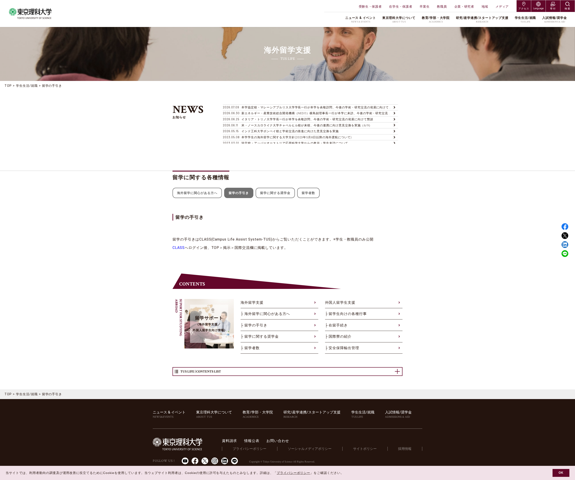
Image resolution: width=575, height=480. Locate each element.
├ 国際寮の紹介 (338, 336)
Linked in (565, 244)
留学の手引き (52, 85)
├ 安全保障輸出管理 (342, 348)
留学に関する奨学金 (275, 193)
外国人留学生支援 (340, 302)
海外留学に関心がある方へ (197, 193)
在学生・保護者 (400, 6)
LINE (565, 253)
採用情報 (404, 449)
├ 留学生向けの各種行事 (346, 314)
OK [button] (561, 472)
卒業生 (424, 6)
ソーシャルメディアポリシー (310, 449)
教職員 (442, 6)
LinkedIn (224, 461)
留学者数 (308, 193)
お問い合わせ (277, 441)
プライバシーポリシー (249, 449)
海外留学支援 (252, 302)
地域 (485, 6)
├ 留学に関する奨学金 (260, 336)
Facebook (565, 226)
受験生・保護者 (370, 6)
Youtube (185, 461)
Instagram (214, 461)
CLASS (178, 248)
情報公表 (251, 441)
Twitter (565, 235)
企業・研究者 (464, 6)
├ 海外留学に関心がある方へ (265, 314)
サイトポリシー (365, 449)
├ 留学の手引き (254, 325)
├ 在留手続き (336, 325)
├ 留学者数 (250, 348)
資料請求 (229, 441)
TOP (8, 85)
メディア (502, 6)
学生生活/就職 (27, 85)
